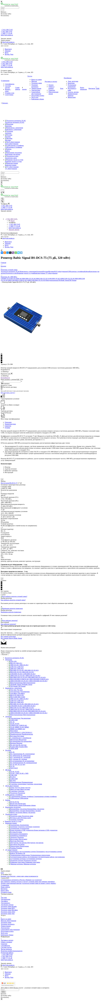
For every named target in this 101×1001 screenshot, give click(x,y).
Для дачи (4, 897)
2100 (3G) (12, 278)
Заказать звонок (14, 229)
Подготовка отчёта (7, 931)
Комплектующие (40, 273)
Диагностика (5, 928)
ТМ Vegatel (72, 280)
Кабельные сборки (7, 935)
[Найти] (2, 10)
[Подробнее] (1, 607)
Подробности (5, 378)
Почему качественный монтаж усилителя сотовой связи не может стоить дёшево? (28, 883)
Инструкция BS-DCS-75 (9, 483)
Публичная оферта (7, 953)
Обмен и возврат (6, 942)
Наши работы (5, 887)
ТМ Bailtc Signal (63, 280)
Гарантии (8, 426)
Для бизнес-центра (7, 905)
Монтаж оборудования (8, 921)
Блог (2, 873)
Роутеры (45, 271)
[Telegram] (21, 252)
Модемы (51, 271)
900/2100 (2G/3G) (42, 278)
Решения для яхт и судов (25, 273)
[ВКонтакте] (2, 252)
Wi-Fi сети (4, 933)
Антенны (39, 271)
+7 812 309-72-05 (7, 30)
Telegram (8, 51)
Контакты (4, 889)
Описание (8, 422)
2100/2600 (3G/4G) (54, 278)
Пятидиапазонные (52, 280)
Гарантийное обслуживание (10, 929)
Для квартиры (5, 899)
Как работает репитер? (8, 624)
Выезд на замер (6, 919)
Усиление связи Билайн (9, 906)
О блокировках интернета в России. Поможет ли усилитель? (21, 880)
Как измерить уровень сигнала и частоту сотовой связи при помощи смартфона (28, 881)
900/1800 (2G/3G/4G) (29, 278)
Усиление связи (6, 922)
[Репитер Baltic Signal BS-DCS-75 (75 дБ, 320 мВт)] (23, 339)
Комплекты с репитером (28, 271)
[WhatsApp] (16, 252)
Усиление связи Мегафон (9, 910)
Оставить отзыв (6, 892)
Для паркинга (5, 903)
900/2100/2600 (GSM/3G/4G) (18, 280)
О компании (5, 885)
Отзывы (7, 427)
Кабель (86, 271)
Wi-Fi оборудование (60, 271)
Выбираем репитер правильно (11, 612)
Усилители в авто (11, 273)
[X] (10, 252)
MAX (6, 52)
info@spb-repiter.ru (8, 42)
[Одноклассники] (5, 252)
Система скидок (6, 947)
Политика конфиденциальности (11, 951)
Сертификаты (5, 945)
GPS (2, 278)
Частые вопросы (6, 949)
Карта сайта (5, 890)
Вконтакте (8, 49)
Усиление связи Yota (7, 913)
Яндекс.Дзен (9, 54)
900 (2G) (6, 278)
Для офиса (4, 901)
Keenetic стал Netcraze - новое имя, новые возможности (19, 876)
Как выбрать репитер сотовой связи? (13, 600)
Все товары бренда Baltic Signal (11, 638)
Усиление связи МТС (8, 908)
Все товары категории (8, 636)
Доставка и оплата (7, 940)
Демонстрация (6, 926)
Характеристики (10, 424)
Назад (13, 221)
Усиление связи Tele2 (8, 912)
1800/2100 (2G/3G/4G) (68, 278)
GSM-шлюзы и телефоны (75, 271)
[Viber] (13, 252)
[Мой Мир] (7, 252)
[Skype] (18, 252)
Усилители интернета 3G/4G (10, 271)
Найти (3, 992)
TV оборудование (52, 273)
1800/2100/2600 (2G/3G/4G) (37, 280)
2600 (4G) (19, 278)
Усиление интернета (7, 924)
